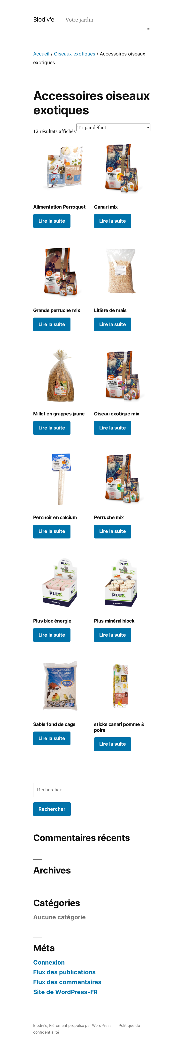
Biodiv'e (43, 19)
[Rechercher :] (53, 789)
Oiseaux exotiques (74, 54)
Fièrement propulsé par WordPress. (81, 1025)
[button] (148, 29)
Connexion (49, 962)
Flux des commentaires (67, 982)
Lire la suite (52, 221)
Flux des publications (64, 972)
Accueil (41, 54)
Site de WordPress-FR (65, 992)
